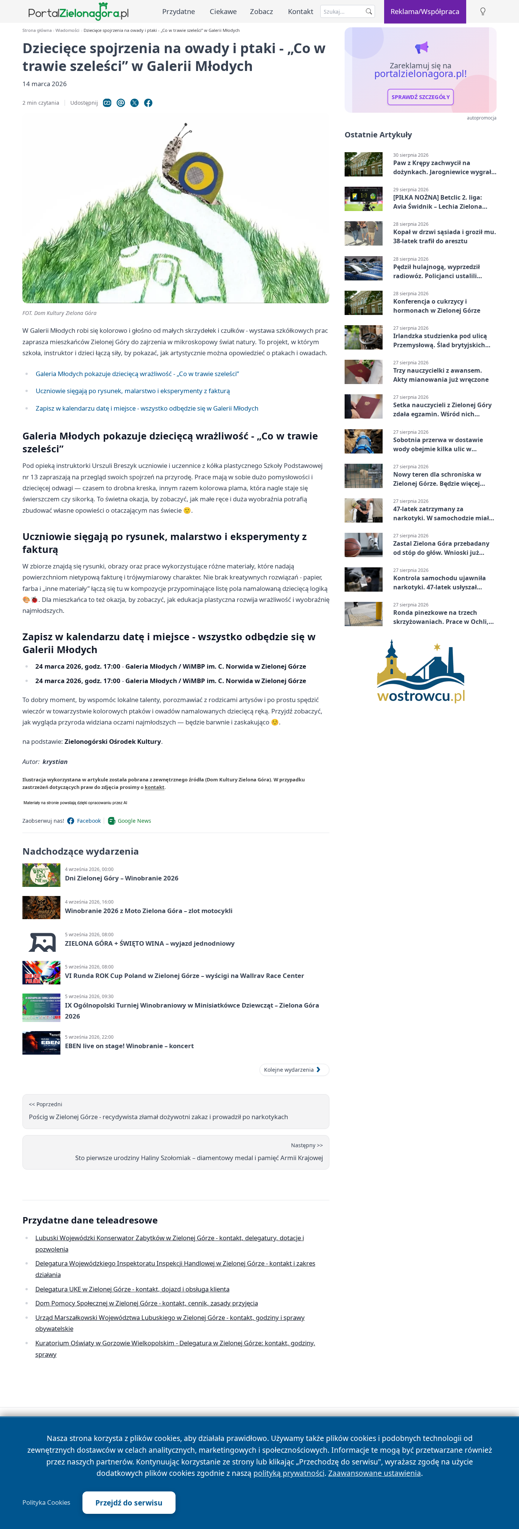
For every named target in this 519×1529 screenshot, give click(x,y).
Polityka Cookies (46, 1502)
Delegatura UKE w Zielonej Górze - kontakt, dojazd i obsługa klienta (132, 1289)
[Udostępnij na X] (134, 102)
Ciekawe (223, 11)
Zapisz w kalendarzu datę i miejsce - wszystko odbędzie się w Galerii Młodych (147, 408)
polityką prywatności (288, 1473)
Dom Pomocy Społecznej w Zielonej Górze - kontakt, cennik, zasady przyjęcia (146, 1303)
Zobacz (261, 11)
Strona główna (37, 30)
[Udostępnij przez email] (120, 102)
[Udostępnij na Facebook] (148, 102)
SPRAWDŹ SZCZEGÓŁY (421, 97)
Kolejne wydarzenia (289, 1069)
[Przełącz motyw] (483, 11)
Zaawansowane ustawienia (374, 1473)
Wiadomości (67, 30)
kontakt (155, 787)
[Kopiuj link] (107, 102)
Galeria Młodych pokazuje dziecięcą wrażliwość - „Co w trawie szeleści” (137, 373)
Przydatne (178, 11)
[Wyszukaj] (368, 11)
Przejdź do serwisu (129, 1503)
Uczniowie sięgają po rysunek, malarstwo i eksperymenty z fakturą (133, 390)
